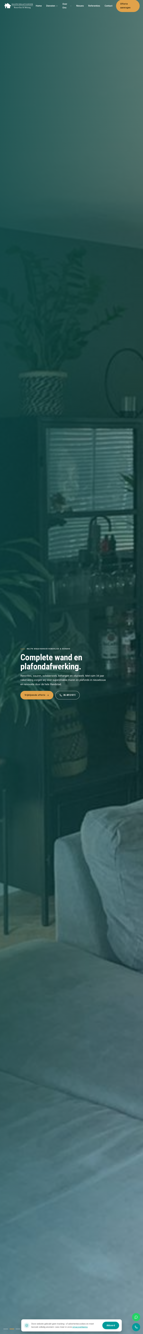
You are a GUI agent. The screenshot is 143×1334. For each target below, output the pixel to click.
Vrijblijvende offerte (35, 695)
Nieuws (80, 5)
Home (39, 5)
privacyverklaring (80, 1327)
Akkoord (111, 1325)
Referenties (94, 5)
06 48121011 (69, 695)
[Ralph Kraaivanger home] (18, 6)
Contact (108, 5)
